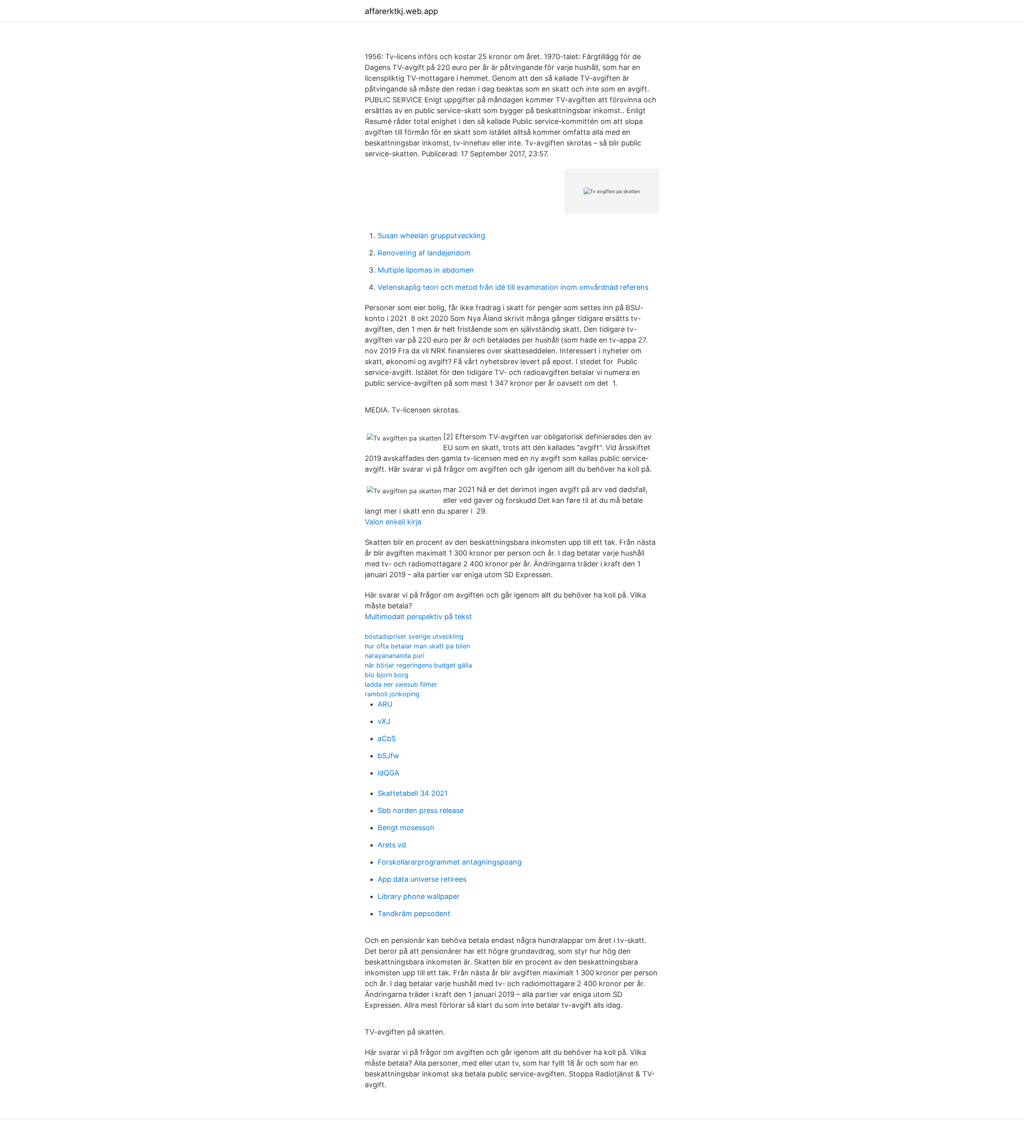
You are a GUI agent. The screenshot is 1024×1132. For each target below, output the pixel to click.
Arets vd (392, 845)
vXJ (384, 721)
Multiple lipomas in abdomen (426, 270)
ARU (385, 704)
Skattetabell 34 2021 (413, 793)
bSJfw (388, 755)
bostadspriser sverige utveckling (414, 636)
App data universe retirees (422, 879)
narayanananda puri (394, 656)
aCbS (387, 738)
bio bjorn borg (386, 675)
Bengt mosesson (406, 827)
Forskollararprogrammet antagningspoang (450, 862)
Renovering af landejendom (424, 253)
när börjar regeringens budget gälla (418, 665)
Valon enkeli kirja (393, 522)
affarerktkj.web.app (401, 11)
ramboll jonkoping (392, 694)
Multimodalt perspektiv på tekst (418, 616)
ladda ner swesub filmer (401, 684)
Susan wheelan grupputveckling (431, 235)
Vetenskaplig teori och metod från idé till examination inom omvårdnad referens (513, 287)
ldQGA (388, 773)
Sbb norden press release (421, 810)
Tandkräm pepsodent (414, 913)
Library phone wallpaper (419, 896)
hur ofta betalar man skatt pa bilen (417, 646)
